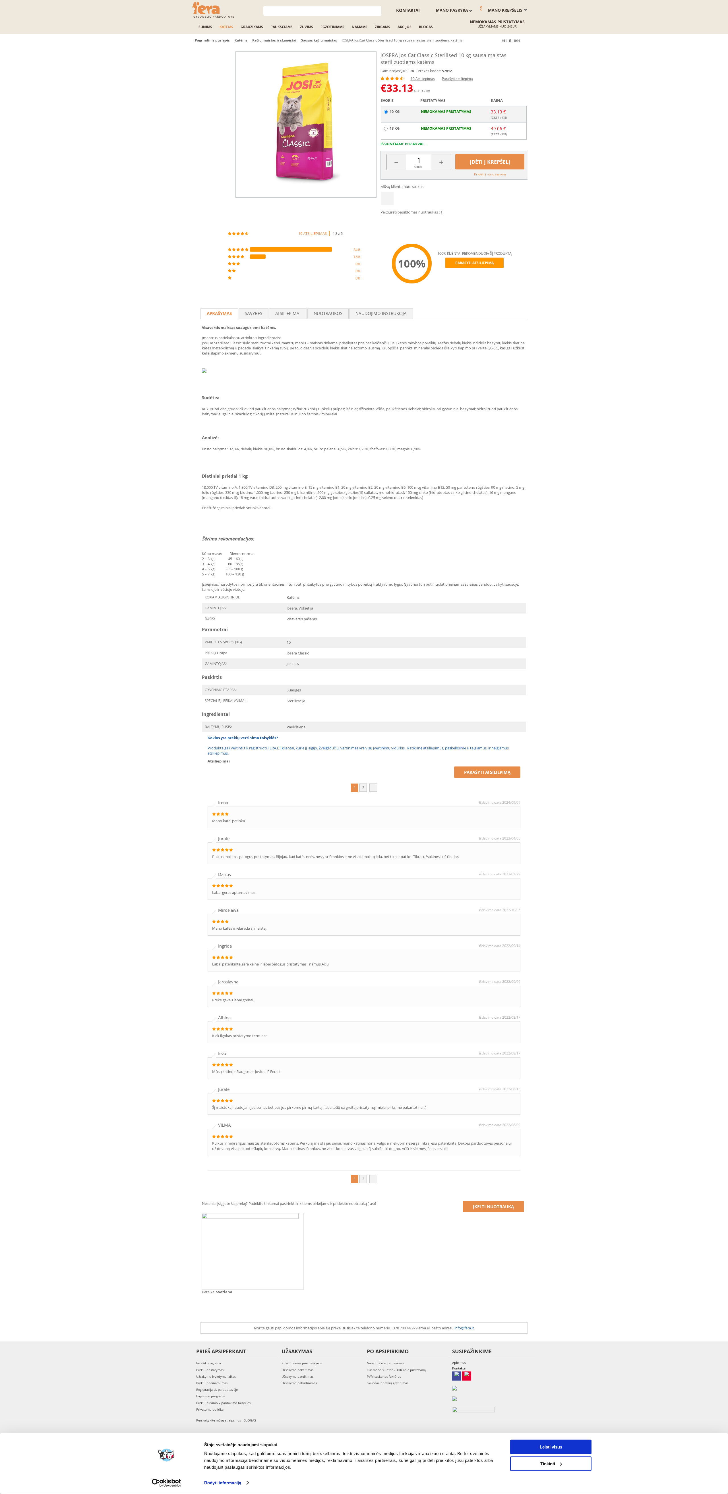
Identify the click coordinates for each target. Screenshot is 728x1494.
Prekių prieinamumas (212, 1383)
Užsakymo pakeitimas (297, 1370)
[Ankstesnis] (496, 40)
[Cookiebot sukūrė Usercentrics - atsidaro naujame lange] (166, 1483)
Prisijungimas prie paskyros (302, 1363)
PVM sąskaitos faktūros (384, 1376)
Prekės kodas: (429, 70)
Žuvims (306, 26)
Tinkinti (547, 1463)
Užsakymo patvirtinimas (299, 1383)
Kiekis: (418, 167)
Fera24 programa (208, 1363)
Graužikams (252, 26)
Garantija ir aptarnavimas (385, 1363)
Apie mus (459, 1362)
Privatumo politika (210, 1409)
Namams (359, 26)
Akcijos (404, 26)
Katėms (226, 26)
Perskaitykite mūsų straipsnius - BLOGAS (226, 1420)
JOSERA (408, 71)
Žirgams (382, 26)
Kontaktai (408, 10)
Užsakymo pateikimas (297, 1376)
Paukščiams (281, 26)
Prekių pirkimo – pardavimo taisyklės (223, 1403)
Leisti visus (551, 1447)
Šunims (205, 26)
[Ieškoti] (377, 10)
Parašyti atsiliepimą (457, 78)
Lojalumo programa (210, 1396)
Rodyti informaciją (222, 1482)
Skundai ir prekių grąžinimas (387, 1383)
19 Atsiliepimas (423, 78)
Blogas (426, 26)
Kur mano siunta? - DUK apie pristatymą (396, 1370)
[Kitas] (525, 40)
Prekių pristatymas (210, 1370)
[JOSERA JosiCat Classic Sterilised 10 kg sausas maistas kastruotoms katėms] (306, 124)
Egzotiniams (332, 26)
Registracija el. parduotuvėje (217, 1389)
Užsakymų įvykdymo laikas (216, 1376)
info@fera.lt (464, 1328)
